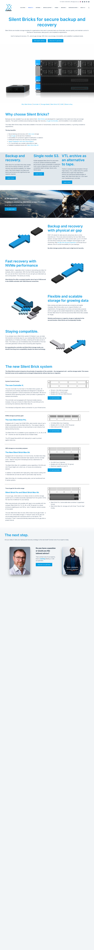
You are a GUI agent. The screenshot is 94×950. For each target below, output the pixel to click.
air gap (13, 136)
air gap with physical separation (67, 242)
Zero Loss (31, 134)
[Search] (88, 7)
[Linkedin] (18, 571)
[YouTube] (82, 1)
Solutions (22, 7)
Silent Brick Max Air (33, 145)
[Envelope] (21, 571)
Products (30, 7)
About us (82, 7)
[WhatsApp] (88, 1)
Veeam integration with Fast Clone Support (21, 141)
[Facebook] (86, 1)
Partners (38, 7)
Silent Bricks (41, 119)
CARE (61, 104)
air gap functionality (52, 121)
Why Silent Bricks (27, 104)
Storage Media (45, 104)
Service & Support (47, 7)
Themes (56, 7)
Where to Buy (68, 104)
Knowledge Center (73, 7)
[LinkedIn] (84, 1)
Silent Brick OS (54, 104)
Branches (63, 7)
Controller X (36, 104)
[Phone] (75, 571)
